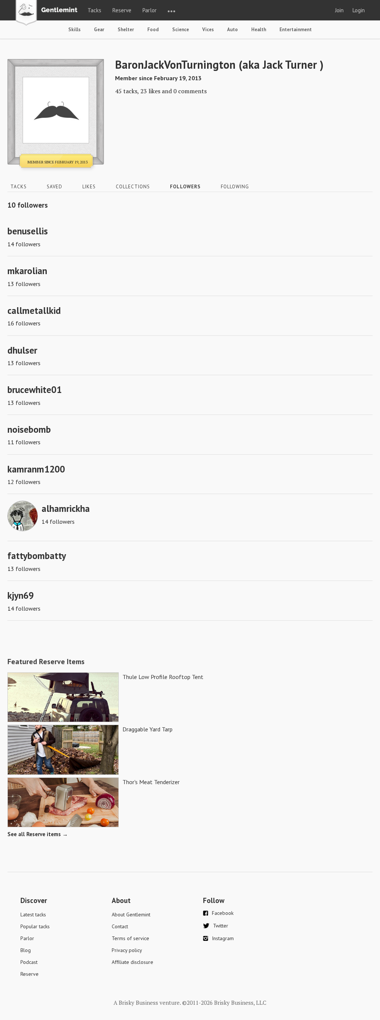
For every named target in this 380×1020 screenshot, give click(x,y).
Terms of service (130, 938)
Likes (89, 186)
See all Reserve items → (37, 834)
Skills (74, 29)
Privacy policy (127, 950)
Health (258, 29)
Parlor (149, 10)
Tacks (94, 10)
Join (339, 10)
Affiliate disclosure (132, 962)
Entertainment (295, 29)
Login (359, 10)
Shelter (126, 29)
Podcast (28, 962)
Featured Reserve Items (46, 661)
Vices (208, 29)
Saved (54, 186)
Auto (232, 29)
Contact (120, 926)
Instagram (223, 938)
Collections (133, 186)
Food (153, 29)
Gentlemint (48, 13)
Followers (185, 186)
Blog (25, 950)
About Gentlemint (131, 914)
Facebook (222, 913)
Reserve (121, 10)
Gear (99, 29)
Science (180, 29)
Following (235, 186)
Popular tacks (35, 926)
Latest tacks (33, 914)
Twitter (220, 925)
